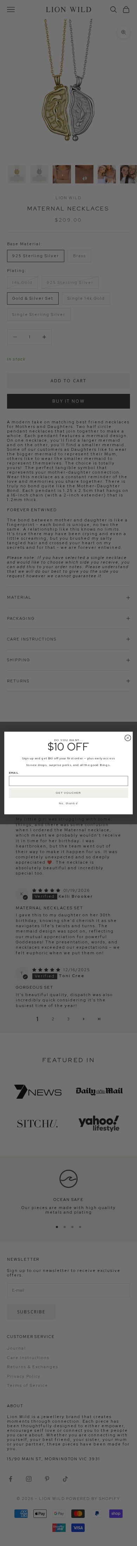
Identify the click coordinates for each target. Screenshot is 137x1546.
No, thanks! (68, 803)
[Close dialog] (128, 738)
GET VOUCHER (68, 792)
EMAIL (14, 773)
